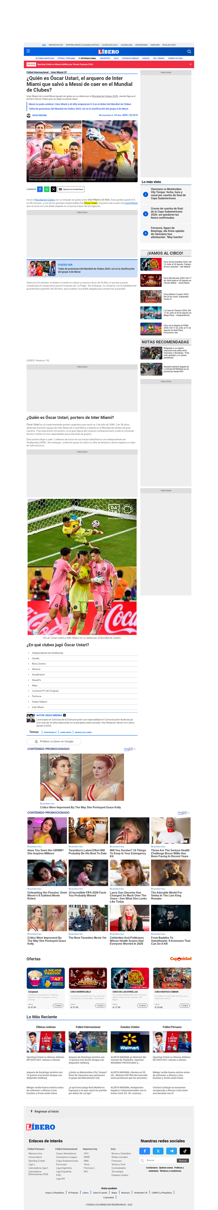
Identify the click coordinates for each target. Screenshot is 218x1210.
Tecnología (117, 1171)
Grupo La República (54, 1193)
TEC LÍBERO (158, 58)
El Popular (73, 1193)
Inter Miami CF (59, 72)
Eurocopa (61, 1164)
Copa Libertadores (66, 1153)
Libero (86, 1193)
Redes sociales (120, 1157)
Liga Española (63, 1171)
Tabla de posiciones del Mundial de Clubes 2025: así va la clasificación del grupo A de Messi (78, 108)
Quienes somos (166, 1168)
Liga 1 (31, 1164)
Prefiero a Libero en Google (56, 741)
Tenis (86, 1164)
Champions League (66, 1157)
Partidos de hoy (56, 45)
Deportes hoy (90, 1149)
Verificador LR (140, 1193)
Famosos (117, 1160)
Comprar (58, 1006)
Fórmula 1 (89, 1168)
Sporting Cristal (36, 1160)
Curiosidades (119, 1168)
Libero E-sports (100, 1193)
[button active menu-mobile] (28, 52)
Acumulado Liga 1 (110, 45)
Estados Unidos (120, 1175)
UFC (86, 1153)
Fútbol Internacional (38, 72)
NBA (86, 1160)
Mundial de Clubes (45, 199)
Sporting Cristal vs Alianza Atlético (82, 45)
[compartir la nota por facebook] (40, 189)
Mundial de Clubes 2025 (105, 96)
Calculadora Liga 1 (38, 1168)
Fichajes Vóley (169, 45)
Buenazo (125, 1193)
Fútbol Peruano (66, 58)
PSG (58, 1175)
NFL (86, 1171)
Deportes (105, 58)
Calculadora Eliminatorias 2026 (38, 1173)
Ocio (116, 58)
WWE (87, 1157)
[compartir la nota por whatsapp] (47, 189)
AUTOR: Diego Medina (49, 715)
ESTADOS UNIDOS (130, 58)
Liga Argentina (64, 1168)
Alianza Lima (127, 45)
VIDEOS (145, 58)
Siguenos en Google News (73, 189)
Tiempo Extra (175, 58)
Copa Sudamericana (67, 1160)
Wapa (114, 1193)
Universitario (141, 45)
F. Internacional (87, 58)
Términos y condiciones (170, 1171)
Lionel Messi (131, 203)
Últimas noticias (45, 58)
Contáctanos (152, 1168)
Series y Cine (119, 1164)
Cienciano (155, 45)
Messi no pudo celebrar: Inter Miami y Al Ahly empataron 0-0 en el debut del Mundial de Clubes (80, 104)
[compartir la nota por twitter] (54, 189)
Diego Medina (39, 115)
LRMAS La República (162, 1193)
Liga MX (60, 1178)
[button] (189, 51)
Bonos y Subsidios (121, 1153)
